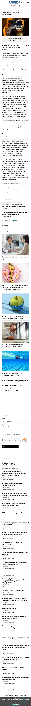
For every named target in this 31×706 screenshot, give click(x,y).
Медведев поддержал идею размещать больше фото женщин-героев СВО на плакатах (14, 473)
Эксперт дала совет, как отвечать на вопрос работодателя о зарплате (15, 494)
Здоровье (14, 220)
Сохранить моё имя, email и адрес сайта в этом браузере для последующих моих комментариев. (15, 433)
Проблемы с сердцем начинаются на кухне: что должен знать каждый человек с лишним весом (15, 287)
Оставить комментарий (8, 479)
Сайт (3, 424)
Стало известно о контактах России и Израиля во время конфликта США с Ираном (15, 647)
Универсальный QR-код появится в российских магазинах (14, 563)
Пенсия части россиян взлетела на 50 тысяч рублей (15, 524)
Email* (3, 418)
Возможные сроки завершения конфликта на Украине (13, 627)
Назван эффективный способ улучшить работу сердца (12, 374)
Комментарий (5, 393)
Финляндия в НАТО (9, 608)
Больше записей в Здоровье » (22, 231)
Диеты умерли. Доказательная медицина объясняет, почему (12, 317)
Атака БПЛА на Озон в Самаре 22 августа (14, 668)
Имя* (3, 413)
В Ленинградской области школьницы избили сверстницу (15, 678)
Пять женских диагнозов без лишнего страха (15, 258)
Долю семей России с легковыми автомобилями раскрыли (13, 504)
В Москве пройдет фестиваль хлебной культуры (12, 484)
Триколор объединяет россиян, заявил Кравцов (15, 553)
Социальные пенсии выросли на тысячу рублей (13, 543)
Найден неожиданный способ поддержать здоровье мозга (12, 346)
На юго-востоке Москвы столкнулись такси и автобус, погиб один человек (15, 637)
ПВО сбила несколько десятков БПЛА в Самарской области (15, 658)
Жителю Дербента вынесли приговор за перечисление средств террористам (15, 581)
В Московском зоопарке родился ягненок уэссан (13, 514)
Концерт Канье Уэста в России (13, 590)
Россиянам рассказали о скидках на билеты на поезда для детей (14, 533)
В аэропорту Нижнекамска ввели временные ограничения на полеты (14, 599)
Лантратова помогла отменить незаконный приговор (14, 617)
